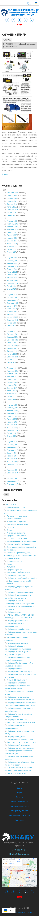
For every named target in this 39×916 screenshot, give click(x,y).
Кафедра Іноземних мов (17, 720)
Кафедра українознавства (18, 620)
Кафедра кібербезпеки (17, 683)
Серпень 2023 (12, 306)
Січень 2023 (11, 326)
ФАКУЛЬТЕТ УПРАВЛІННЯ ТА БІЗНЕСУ (21, 722)
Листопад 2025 (12, 224)
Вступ (20, 24)
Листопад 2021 (12, 371)
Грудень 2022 (12, 331)
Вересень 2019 (12, 450)
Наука (9, 564)
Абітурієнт (11, 567)
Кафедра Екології (15, 669)
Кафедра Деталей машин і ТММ (20, 592)
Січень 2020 (11, 436)
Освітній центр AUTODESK (17, 538)
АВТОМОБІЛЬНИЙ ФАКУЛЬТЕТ (19, 572)
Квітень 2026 (12, 207)
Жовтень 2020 (12, 410)
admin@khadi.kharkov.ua (20, 854)
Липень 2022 (12, 345)
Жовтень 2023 (12, 300)
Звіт (6, 494)
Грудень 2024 (12, 258)
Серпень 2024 (12, 269)
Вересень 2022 (12, 340)
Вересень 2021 (12, 377)
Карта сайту (19, 820)
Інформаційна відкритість (19, 815)
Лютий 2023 (11, 323)
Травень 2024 (12, 277)
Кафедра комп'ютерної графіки (20, 671)
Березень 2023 (12, 320)
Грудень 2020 (12, 405)
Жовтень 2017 (12, 481)
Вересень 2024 (12, 266)
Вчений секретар (13, 558)
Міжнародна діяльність (16, 533)
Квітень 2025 (12, 244)
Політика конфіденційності (15, 912)
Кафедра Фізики (14, 612)
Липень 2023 (12, 309)
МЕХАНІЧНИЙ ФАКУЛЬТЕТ (17, 680)
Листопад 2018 (12, 470)
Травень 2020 (12, 425)
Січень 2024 (11, 289)
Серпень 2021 (12, 379)
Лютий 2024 (11, 286)
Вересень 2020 (12, 413)
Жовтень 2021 (12, 374)
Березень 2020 (12, 430)
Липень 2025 (12, 235)
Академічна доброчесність (17, 524)
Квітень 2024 (12, 280)
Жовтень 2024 (12, 263)
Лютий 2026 (11, 212)
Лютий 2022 (11, 360)
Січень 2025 (11, 252)
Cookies (30, 912)
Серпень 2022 (12, 343)
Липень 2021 (12, 382)
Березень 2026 (12, 210)
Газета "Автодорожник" (19, 802)
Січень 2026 (11, 215)
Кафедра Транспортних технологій (21, 748)
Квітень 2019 (12, 461)
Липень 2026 (12, 198)
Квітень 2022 (12, 354)
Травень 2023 (12, 314)
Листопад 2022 (12, 334)
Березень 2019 (12, 464)
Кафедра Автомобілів (16, 575)
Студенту (10, 527)
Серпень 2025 (12, 232)
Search (29, 1)
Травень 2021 (12, 388)
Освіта (19, 788)
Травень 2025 (12, 241)
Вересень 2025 (12, 229)
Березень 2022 (12, 357)
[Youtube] (19, 20)
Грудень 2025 (12, 221)
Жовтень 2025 (12, 227)
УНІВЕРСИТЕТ (11, 504)
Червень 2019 (12, 456)
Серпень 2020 (12, 416)
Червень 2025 (12, 238)
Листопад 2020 (12, 408)
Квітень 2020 (12, 427)
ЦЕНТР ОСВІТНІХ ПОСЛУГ (17, 773)
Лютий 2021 (11, 396)
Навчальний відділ (14, 561)
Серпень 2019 (12, 453)
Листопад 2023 (12, 297)
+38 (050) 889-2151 (20, 850)
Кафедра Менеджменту (17, 736)
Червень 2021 (12, 385)
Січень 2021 (11, 399)
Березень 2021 (12, 393)
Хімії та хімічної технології (18, 643)
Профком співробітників (16, 536)
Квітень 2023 (12, 317)
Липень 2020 (12, 419)
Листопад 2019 (12, 444)
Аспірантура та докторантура (18, 516)
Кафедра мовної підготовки (19, 629)
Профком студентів (14, 570)
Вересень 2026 (12, 193)
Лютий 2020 (11, 433)
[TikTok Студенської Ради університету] (31, 20)
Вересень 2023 (12, 303)
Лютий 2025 (11, 249)
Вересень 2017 (12, 484)
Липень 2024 (12, 272)
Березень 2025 (12, 246)
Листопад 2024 (12, 261)
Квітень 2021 (12, 391)
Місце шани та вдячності (16, 521)
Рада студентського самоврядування (21, 541)
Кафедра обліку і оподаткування (20, 739)
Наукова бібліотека (14, 519)
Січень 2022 (11, 362)
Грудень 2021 (12, 368)
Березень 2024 (12, 283)
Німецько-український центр (18, 544)
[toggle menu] (4, 2)
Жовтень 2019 (12, 447)
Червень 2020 (12, 422)
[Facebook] (7, 20)
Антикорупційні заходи (16, 507)
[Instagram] (13, 20)
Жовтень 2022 (12, 337)
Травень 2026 (12, 204)
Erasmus (10, 530)
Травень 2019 (12, 459)
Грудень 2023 (12, 294)
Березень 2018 (12, 473)
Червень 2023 (12, 311)
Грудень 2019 (12, 442)
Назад (6, 174)
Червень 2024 (12, 275)
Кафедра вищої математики (19, 745)
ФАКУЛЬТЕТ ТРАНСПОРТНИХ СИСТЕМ (21, 742)
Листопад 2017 (12, 478)
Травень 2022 (12, 351)
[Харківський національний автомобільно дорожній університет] (19, 12)
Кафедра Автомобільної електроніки (22, 578)
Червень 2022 (12, 348)
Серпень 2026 (12, 195)
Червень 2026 (12, 201)
